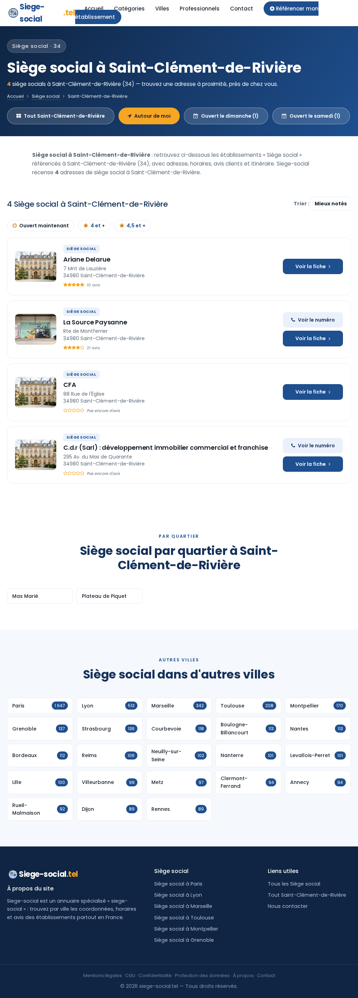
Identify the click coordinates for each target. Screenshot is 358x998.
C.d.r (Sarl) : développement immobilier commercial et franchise (165, 447)
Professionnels (200, 8)
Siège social (46, 96)
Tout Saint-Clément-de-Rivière (64, 115)
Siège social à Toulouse (184, 917)
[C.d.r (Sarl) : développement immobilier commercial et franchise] (35, 454)
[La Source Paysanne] (35, 329)
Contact (241, 8)
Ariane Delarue (86, 259)
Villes (162, 8)
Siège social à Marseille (183, 906)
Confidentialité (155, 975)
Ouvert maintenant (44, 225)
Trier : (302, 203)
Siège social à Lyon (178, 894)
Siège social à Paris (178, 883)
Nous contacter (288, 906)
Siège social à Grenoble (184, 940)
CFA (69, 384)
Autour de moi (152, 115)
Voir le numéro (316, 319)
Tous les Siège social (294, 883)
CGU (130, 975)
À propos (243, 975)
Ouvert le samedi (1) (315, 115)
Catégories (129, 8)
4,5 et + (136, 225)
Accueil (93, 8)
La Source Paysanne (95, 322)
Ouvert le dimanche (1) (230, 115)
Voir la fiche (310, 266)
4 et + (98, 225)
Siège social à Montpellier (186, 928)
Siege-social (47, 12)
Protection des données (202, 975)
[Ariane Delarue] (35, 266)
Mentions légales (102, 975)
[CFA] (35, 392)
